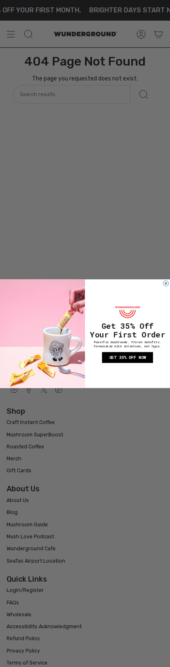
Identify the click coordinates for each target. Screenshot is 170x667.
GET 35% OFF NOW (127, 357)
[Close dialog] (166, 283)
